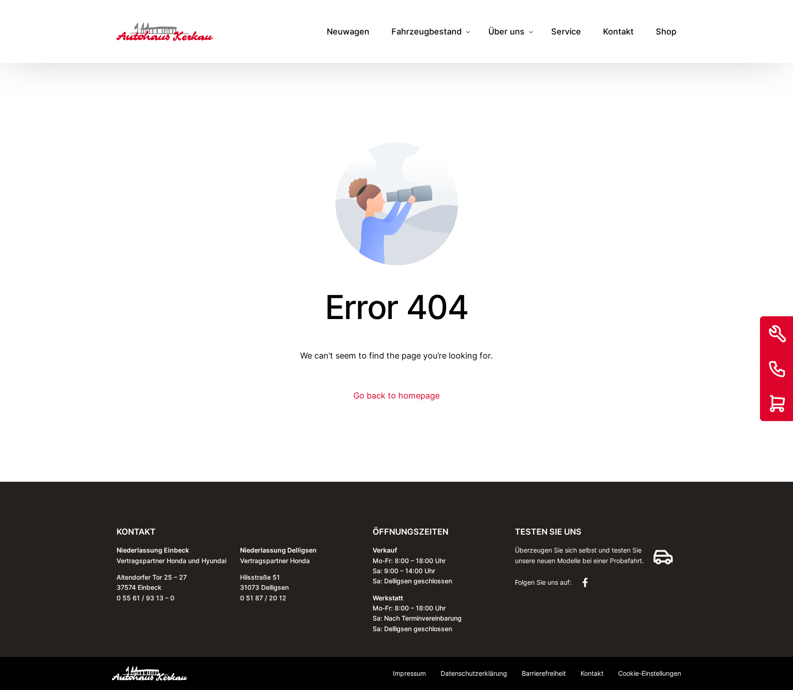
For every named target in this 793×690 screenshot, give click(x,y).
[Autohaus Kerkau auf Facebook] (587, 582)
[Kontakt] (777, 369)
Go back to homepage (396, 395)
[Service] (777, 334)
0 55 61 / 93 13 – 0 (145, 598)
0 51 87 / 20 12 (263, 598)
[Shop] (777, 403)
